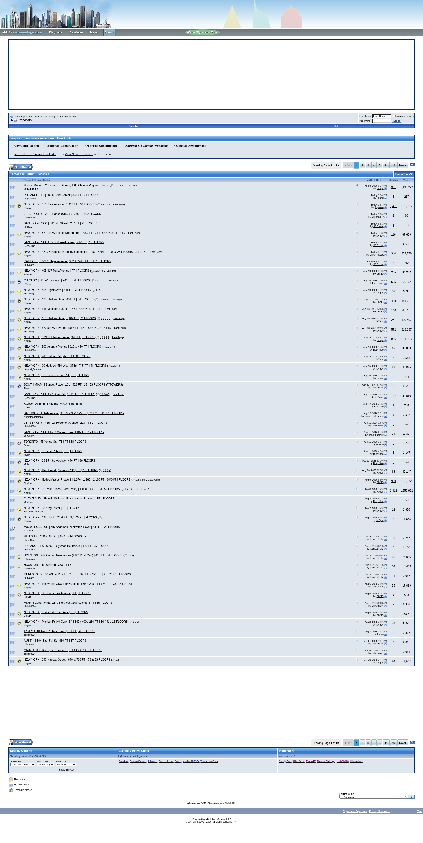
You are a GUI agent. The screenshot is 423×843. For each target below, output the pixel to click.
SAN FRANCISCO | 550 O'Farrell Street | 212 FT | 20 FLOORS (64, 242)
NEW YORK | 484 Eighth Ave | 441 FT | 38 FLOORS (57, 290)
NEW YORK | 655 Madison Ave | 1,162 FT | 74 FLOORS (60, 318)
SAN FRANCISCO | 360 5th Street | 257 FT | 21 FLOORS (60, 223)
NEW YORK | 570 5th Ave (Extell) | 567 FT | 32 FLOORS (60, 327)
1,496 (393, 206)
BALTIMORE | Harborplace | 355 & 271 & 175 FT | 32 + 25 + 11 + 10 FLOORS (74, 413)
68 (393, 471)
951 (393, 187)
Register (133, 126)
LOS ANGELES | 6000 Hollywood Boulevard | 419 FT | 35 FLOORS (66, 546)
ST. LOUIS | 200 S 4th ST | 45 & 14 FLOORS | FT (56, 536)
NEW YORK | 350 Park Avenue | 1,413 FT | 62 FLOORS (60, 204)
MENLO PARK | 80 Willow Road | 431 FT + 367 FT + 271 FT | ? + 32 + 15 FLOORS (77, 574)
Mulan (27, 454)
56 (393, 557)
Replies (393, 180)
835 (393, 339)
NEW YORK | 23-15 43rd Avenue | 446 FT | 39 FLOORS (59, 460)
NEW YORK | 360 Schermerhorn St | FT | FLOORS (56, 375)
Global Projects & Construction (59, 116)
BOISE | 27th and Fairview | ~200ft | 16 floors (53, 403)
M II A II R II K (31, 189)
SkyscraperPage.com (355, 811)
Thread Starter (41, 180)
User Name (365, 116)
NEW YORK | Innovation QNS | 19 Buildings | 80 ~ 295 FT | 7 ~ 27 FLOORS (72, 583)
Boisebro (379, 406)
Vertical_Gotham (32, 369)
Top (419, 811)
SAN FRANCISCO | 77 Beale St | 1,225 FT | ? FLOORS (59, 394)
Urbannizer (30, 217)
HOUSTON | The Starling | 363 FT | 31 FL (50, 564)
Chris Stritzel (30, 540)
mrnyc (380, 188)
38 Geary (29, 227)
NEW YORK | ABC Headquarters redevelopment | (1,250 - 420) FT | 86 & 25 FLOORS (78, 251)
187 (393, 395)
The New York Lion (34, 511)
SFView (379, 397)
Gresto (27, 445)
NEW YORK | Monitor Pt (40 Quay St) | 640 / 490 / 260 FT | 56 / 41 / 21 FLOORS (76, 621)
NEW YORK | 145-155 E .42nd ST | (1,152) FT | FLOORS (60, 517)
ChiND (380, 273)
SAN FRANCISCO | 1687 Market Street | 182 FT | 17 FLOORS (64, 432)
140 (393, 310)
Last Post (372, 179)
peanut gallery (376, 435)
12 (393, 509)
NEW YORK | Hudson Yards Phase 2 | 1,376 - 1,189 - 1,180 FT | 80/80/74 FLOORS (77, 479)
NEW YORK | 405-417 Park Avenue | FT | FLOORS (56, 270)
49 (393, 623)
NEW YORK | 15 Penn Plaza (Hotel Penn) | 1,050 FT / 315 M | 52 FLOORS (72, 489)
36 (393, 291)
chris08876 (30, 350)
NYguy (27, 208)
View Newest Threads (79, 154)
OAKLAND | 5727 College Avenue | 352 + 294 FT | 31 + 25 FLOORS (67, 261)
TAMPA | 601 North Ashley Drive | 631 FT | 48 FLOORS (59, 631)
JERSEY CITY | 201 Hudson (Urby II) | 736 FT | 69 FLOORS (62, 213)
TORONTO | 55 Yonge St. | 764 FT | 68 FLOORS (55, 441)
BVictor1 (28, 284)
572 (393, 329)
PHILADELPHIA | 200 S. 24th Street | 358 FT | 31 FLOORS (62, 195)
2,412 (393, 490)
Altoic (27, 388)
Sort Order (42, 761)
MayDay (28, 502)
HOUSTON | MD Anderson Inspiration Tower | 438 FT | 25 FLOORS (77, 527)
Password (364, 120)
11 (386, 165)
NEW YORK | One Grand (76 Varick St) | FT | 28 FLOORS (61, 470)
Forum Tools (402, 174)
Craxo (27, 407)
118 (393, 234)
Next (402, 165)
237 (393, 319)
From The (61, 761)
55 (393, 585)
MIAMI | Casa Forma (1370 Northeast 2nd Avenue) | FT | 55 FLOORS (68, 602)
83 (393, 367)
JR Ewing (29, 293)
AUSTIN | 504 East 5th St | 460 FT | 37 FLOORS (55, 640)
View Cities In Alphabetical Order (35, 154)
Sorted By (15, 761)
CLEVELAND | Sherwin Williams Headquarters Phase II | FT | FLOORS (69, 498)
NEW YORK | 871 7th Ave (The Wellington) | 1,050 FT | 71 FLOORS (67, 232)
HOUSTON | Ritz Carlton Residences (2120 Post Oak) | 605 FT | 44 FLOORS (73, 555)
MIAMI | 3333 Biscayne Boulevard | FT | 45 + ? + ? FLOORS (63, 650)
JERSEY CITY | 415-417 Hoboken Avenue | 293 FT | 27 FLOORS (65, 422)
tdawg (380, 634)
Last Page (132, 185)
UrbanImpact (377, 254)
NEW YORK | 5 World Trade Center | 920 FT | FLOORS (59, 337)
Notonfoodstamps (33, 417)
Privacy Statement (379, 811)
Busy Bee (378, 349)
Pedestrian (29, 246)
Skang (380, 198)
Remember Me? (405, 116)
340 (393, 253)
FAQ (336, 126)
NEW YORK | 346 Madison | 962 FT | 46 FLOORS (56, 308)
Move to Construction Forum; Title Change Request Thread (71, 185)
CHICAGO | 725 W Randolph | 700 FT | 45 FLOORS (57, 280)
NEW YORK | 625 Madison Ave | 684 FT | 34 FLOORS (58, 299)
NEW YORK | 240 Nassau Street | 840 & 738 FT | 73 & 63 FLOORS (67, 659)
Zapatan (379, 207)
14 (393, 433)
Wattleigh (28, 530)
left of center (377, 283)
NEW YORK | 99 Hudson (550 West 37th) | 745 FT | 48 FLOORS (65, 365)
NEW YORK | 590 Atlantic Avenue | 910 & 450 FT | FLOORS (62, 346)
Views (406, 180)
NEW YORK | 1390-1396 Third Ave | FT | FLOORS (56, 612)
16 (393, 263)
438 (393, 301)
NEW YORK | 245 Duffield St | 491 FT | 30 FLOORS (57, 356)
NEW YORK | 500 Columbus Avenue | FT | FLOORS (57, 593)
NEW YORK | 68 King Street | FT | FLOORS (52, 508)
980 (393, 481)
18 (393, 538)
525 (393, 282)
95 (393, 348)
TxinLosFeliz (377, 539)
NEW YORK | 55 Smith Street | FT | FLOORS (53, 451)
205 (393, 272)
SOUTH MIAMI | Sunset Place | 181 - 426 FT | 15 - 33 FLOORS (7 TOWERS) (73, 384)
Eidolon (28, 274)
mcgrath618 (30, 198)
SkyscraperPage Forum (27, 116)
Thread (27, 180)
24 (393, 661)
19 (393, 165)
